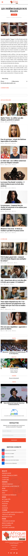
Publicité (14, 547)
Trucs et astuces (8, 514)
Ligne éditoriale (14, 545)
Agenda (5, 508)
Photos (5, 503)
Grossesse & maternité (10, 486)
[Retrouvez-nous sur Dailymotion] (19, 553)
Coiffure (5, 479)
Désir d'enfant (7, 484)
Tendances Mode (8, 521)
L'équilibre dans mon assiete (12, 512)
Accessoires (6, 525)
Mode (4, 518)
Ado (3, 492)
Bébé (3, 488)
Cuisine (4, 510)
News (4, 497)
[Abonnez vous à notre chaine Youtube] (16, 553)
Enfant (5, 490)
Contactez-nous (14, 549)
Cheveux (5, 477)
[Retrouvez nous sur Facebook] (8, 553)
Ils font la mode (8, 527)
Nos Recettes (7, 516)
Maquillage (6, 473)
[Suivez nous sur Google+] (11, 553)
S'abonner (14, 440)
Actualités (6, 499)
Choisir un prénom (9, 495)
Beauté (4, 471)
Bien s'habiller (7, 523)
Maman (4, 482)
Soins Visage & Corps (9, 475)
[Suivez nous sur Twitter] (14, 553)
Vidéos (4, 505)
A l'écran (5, 501)
